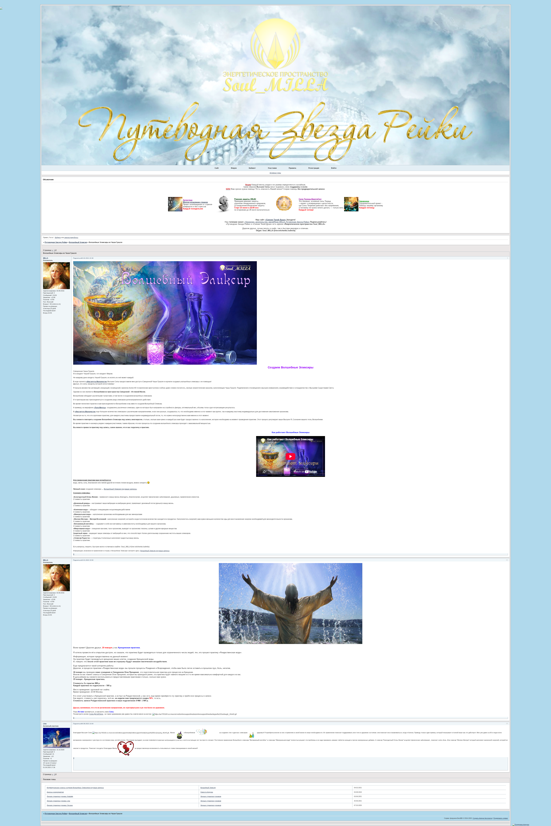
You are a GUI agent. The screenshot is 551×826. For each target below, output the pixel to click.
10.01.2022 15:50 (87, 560)
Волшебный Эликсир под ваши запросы (120, 489)
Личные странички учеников (210, 796)
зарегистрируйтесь (71, 237)
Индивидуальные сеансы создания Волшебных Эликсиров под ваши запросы (75, 788)
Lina (44, 724)
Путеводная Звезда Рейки (56, 242)
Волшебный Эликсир (78, 242)
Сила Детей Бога (96, 714)
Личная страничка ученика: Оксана (60, 805)
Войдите (58, 237)
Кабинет (252, 168)
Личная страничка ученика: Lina (58, 801)
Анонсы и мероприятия (55, 792)
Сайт (217, 168)
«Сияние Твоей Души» (275, 220)
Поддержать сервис (500, 818)
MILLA (45, 258)
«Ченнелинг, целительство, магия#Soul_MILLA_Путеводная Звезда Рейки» (277, 222)
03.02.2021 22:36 (87, 258)
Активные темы (275, 173)
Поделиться (77, 258)
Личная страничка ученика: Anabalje (60, 796)
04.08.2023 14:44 (87, 723)
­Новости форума (206, 792)
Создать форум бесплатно (482, 818)
